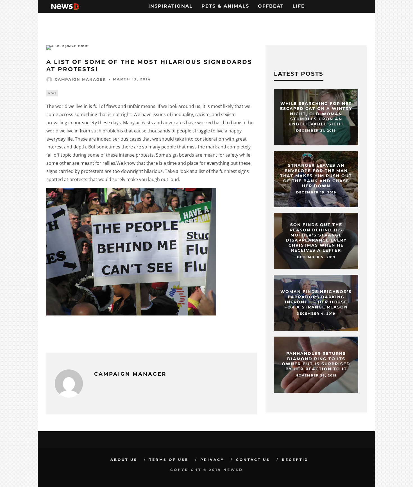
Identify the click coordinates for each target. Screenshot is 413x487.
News (52, 92)
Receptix (295, 459)
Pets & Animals (225, 6)
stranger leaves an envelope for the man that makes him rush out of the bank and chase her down (316, 175)
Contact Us (253, 459)
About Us (123, 459)
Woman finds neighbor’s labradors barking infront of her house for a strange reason (316, 299)
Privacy (212, 459)
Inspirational (170, 6)
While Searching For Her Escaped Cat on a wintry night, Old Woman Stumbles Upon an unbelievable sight (316, 114)
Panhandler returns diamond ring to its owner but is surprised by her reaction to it (316, 361)
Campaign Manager (80, 79)
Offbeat (271, 6)
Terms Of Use (169, 459)
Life (298, 6)
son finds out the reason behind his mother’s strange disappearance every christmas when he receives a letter (316, 237)
